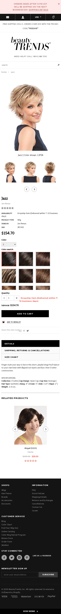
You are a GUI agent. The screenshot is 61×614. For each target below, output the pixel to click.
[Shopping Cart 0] (53, 17)
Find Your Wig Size (9, 528)
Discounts (6, 504)
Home (4, 72)
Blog (3, 521)
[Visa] (4, 596)
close (59, 4)
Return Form (7, 538)
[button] (7, 208)
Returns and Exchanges (42, 500)
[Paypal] (51, 596)
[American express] (14, 596)
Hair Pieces (6, 493)
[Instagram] (19, 557)
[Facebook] (4, 557)
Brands (4, 497)
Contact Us (37, 507)
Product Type (7, 220)
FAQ (34, 490)
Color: (4, 240)
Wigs (3, 490)
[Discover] (39, 596)
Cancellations (38, 504)
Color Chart (6, 524)
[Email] (20, 330)
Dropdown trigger (22, 17)
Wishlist (5, 545)
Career (35, 511)
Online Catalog (8, 531)
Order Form (6, 542)
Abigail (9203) (30, 448)
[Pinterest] (27, 557)
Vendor (5, 224)
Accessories (6, 500)
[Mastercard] (26, 596)
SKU (3, 227)
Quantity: (5, 293)
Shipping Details (38, 10)
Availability (6, 213)
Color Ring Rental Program (13, 535)
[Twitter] (28, 330)
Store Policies (38, 493)
